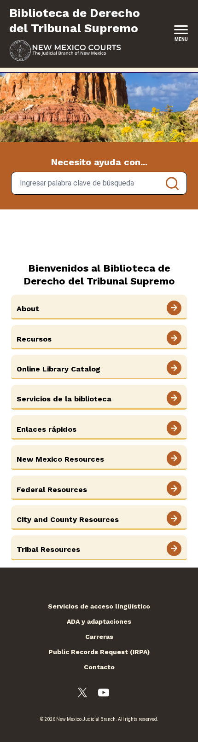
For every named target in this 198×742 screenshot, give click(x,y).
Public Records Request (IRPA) (99, 651)
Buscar (172, 183)
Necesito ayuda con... (99, 162)
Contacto (99, 667)
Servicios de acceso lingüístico (99, 606)
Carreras (99, 636)
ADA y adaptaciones (99, 621)
